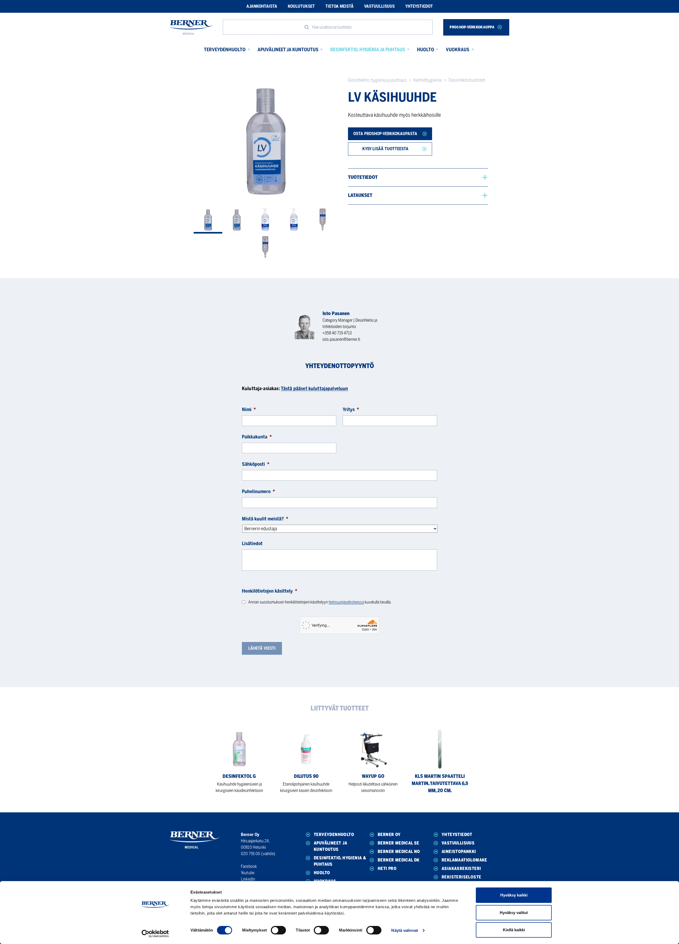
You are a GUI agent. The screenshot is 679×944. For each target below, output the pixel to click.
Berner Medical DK (399, 860)
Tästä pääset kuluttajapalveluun (314, 388)
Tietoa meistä (339, 6)
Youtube (247, 872)
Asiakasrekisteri (461, 868)
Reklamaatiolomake (464, 860)
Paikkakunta (257, 437)
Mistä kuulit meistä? (265, 519)
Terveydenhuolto (225, 50)
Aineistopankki (459, 851)
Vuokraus (457, 50)
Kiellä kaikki (514, 930)
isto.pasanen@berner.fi (341, 339)
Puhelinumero (258, 491)
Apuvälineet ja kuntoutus (288, 50)
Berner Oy (389, 834)
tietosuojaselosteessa (346, 602)
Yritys (351, 409)
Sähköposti (255, 464)
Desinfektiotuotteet (467, 80)
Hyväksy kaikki (514, 895)
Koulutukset (301, 6)
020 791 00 (250, 853)
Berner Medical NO (399, 851)
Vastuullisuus (379, 6)
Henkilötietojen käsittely (269, 591)
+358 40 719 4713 (337, 332)
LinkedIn (248, 879)
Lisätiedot (252, 543)
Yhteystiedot (419, 6)
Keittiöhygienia (428, 80)
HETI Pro (387, 868)
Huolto (425, 50)
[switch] (278, 930)
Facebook (249, 866)
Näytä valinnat (404, 930)
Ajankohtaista (261, 6)
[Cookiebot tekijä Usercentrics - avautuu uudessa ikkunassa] (155, 934)
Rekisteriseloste (461, 877)
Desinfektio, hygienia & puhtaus (340, 861)
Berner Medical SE (398, 843)
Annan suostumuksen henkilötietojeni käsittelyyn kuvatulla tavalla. (319, 602)
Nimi (249, 409)
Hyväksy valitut (514, 912)
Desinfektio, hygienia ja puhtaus (367, 50)
